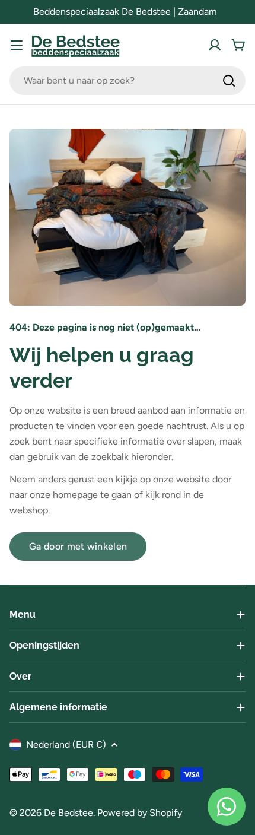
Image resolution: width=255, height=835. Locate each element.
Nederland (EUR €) (66, 744)
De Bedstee (68, 812)
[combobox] (127, 80)
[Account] (215, 45)
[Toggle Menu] (16, 45)
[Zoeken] (229, 81)
